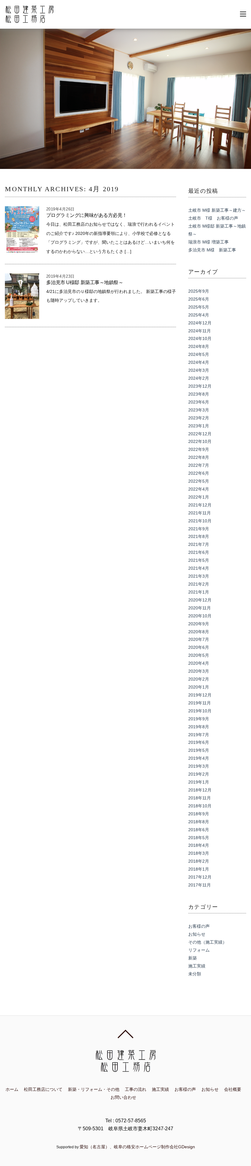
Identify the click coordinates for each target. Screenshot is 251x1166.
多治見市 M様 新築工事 (212, 249)
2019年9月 (198, 718)
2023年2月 (198, 417)
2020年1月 (198, 687)
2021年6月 (198, 552)
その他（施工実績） (207, 942)
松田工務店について (43, 1089)
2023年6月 (198, 402)
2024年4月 (198, 362)
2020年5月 (198, 655)
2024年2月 (198, 378)
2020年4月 (198, 663)
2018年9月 (198, 813)
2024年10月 (200, 338)
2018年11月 (199, 797)
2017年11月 (199, 885)
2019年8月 (198, 726)
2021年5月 (198, 560)
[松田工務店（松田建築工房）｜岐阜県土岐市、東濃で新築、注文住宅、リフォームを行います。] (29, 20)
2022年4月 (198, 489)
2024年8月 (198, 346)
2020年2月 (198, 679)
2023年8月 (198, 394)
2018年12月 (200, 790)
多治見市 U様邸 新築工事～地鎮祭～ (84, 282)
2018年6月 (198, 829)
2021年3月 (198, 576)
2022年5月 (198, 481)
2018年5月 (198, 837)
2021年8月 (198, 536)
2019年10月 (200, 710)
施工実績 (196, 965)
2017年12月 (200, 877)
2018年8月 (198, 821)
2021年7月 (198, 544)
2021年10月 (200, 520)
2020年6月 (198, 647)
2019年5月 (198, 750)
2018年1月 (198, 869)
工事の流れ (135, 1089)
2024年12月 (200, 322)
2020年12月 (200, 600)
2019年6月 (198, 742)
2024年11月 (199, 330)
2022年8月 (198, 457)
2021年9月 (198, 528)
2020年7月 (198, 639)
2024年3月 (198, 370)
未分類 (194, 973)
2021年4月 (198, 568)
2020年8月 (198, 631)
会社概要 (232, 1089)
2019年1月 (198, 782)
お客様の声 (199, 926)
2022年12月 (200, 433)
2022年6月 (198, 473)
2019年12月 (200, 695)
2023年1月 (198, 425)
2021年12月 (200, 505)
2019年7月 (198, 734)
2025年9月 (198, 291)
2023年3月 (198, 410)
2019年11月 (199, 702)
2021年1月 (198, 592)
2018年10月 (200, 805)
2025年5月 (198, 307)
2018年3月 (198, 853)
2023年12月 (200, 386)
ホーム (12, 1089)
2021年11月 (199, 512)
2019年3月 (198, 766)
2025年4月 (198, 315)
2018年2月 (198, 861)
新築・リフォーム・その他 (93, 1089)
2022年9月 (198, 449)
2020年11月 (199, 607)
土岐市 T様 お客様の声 (213, 218)
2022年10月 (200, 441)
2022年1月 (198, 497)
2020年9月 (198, 623)
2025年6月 (198, 299)
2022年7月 (198, 465)
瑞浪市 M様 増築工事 (208, 241)
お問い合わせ (123, 1097)
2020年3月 (198, 671)
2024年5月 (198, 354)
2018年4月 (198, 845)
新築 (192, 958)
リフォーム (199, 950)
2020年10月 (200, 615)
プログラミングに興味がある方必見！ (86, 215)
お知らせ (196, 934)
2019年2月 (198, 774)
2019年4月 (198, 758)
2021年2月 (198, 584)
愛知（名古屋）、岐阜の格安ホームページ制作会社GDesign (137, 1146)
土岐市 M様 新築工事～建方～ (217, 210)
